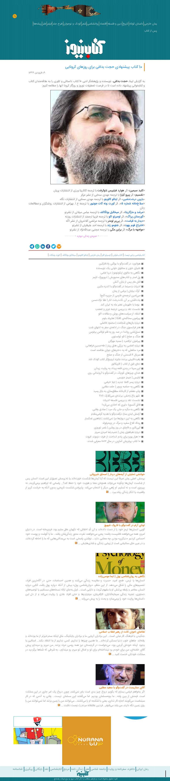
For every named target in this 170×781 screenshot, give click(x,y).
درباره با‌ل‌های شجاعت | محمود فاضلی (120, 323)
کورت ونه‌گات (54, 255)
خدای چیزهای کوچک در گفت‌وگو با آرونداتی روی (114, 373)
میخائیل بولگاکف (69, 255)
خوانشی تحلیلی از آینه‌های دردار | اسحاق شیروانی (117, 474)
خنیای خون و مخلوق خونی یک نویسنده (118, 268)
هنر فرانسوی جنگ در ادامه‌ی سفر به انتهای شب (114, 327)
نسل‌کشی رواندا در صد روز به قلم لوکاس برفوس (114, 332)
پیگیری (29, 769)
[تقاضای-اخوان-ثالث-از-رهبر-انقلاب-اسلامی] (120, 619)
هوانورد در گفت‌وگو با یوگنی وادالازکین (119, 263)
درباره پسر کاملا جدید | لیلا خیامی (122, 382)
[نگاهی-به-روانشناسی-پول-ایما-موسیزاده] (120, 563)
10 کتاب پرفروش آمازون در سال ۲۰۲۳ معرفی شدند (113, 441)
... (110, 492)
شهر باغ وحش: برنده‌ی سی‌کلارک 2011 (119, 396)
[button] (32, 246)
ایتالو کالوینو (83, 255)
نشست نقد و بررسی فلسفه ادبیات (121, 400)
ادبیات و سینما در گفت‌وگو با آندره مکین (118, 286)
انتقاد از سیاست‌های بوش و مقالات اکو (119, 314)
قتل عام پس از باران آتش (126, 282)
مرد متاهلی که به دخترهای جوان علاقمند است (115, 350)
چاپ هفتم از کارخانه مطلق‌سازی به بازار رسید (117, 391)
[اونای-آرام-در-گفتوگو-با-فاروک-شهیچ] (120, 512)
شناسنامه (18, 769)
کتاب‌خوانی (117, 255)
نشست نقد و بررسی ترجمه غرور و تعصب (117, 309)
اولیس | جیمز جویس (128, 377)
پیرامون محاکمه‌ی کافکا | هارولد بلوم (121, 318)
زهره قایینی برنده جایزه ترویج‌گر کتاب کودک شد (114, 359)
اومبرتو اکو (106, 255)
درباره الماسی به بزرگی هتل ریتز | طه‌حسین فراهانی (113, 345)
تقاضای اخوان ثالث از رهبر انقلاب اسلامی (122, 632)
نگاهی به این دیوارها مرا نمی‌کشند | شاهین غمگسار (112, 418)
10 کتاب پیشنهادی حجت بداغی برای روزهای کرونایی (103, 67)
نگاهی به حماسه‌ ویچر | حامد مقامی (121, 386)
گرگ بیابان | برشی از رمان (126, 291)
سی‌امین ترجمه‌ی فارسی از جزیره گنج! (120, 295)
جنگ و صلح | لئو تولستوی (126, 336)
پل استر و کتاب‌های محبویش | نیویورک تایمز (116, 277)
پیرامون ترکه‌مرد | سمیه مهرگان (124, 341)
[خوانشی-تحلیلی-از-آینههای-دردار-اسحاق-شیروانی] (120, 461)
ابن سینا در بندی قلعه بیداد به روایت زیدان (117, 368)
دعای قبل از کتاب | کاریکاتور (126, 364)
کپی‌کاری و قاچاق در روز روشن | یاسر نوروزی (117, 427)
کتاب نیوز (75, 779)
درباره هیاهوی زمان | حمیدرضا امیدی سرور (117, 432)
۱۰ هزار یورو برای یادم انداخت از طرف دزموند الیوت (113, 436)
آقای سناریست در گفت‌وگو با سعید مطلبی (122, 687)
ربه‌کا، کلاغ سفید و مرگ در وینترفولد (121, 423)
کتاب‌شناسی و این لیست (134, 255)
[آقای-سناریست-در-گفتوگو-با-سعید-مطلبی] (120, 674)
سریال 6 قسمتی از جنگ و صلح (123, 355)
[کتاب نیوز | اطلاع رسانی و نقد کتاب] (85, 47)
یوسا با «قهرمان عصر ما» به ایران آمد (120, 304)
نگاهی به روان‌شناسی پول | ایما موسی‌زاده (121, 576)
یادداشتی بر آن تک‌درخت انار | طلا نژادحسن (116, 300)
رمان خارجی (95, 255)
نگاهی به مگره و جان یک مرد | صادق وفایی (116, 409)
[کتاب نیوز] (82, 773)
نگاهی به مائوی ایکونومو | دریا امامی (120, 273)
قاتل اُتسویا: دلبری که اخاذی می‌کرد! (121, 405)
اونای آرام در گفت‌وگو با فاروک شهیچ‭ (124, 525)
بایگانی (38, 769)
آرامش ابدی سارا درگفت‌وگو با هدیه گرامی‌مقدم (115, 414)
